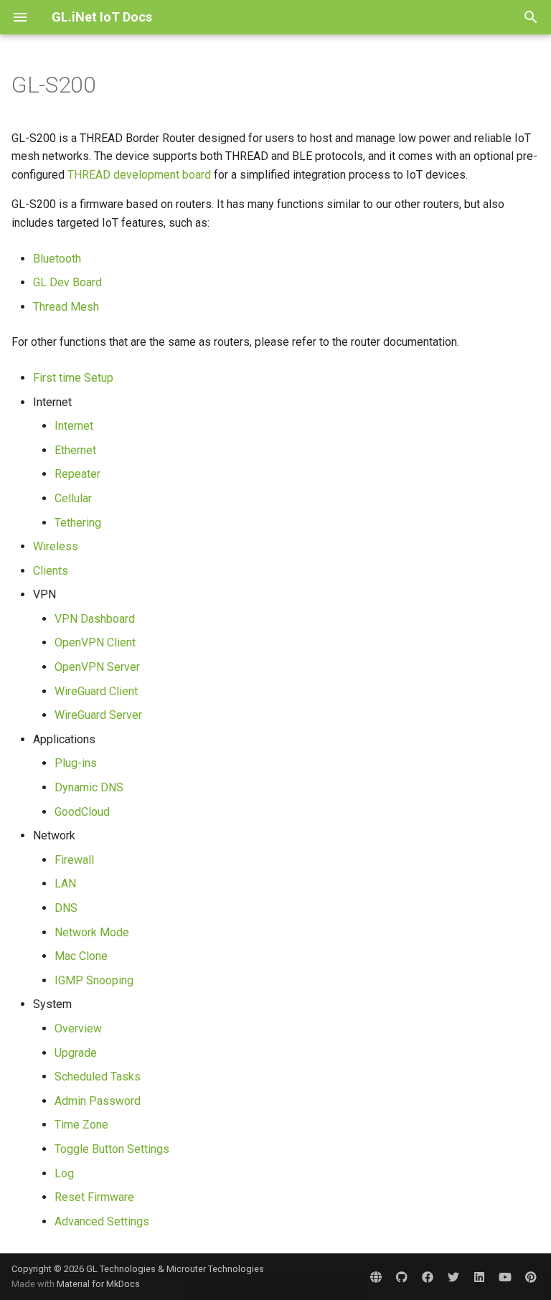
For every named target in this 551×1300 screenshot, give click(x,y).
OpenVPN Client (95, 642)
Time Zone (81, 1124)
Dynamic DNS (89, 787)
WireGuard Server (98, 715)
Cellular (73, 498)
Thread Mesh (66, 307)
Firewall (74, 860)
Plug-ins (76, 763)
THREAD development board (139, 175)
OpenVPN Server (97, 667)
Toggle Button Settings (112, 1149)
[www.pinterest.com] (530, 1276)
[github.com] (401, 1276)
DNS (66, 908)
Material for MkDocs (98, 1283)
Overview (78, 1028)
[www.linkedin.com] (479, 1276)
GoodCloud (82, 812)
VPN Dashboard (95, 619)
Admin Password (98, 1101)
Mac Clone (81, 956)
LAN (65, 883)
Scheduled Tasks (98, 1076)
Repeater (77, 474)
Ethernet (75, 450)
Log (64, 1173)
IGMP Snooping (94, 980)
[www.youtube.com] (505, 1276)
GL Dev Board (67, 282)
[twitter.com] (453, 1276)
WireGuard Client (96, 691)
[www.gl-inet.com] (375, 1276)
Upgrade (76, 1053)
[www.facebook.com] (427, 1276)
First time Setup (73, 378)
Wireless (55, 546)
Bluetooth (57, 258)
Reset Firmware (94, 1197)
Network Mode (92, 932)
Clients (50, 571)
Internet (74, 426)
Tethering (78, 522)
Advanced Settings (102, 1221)
